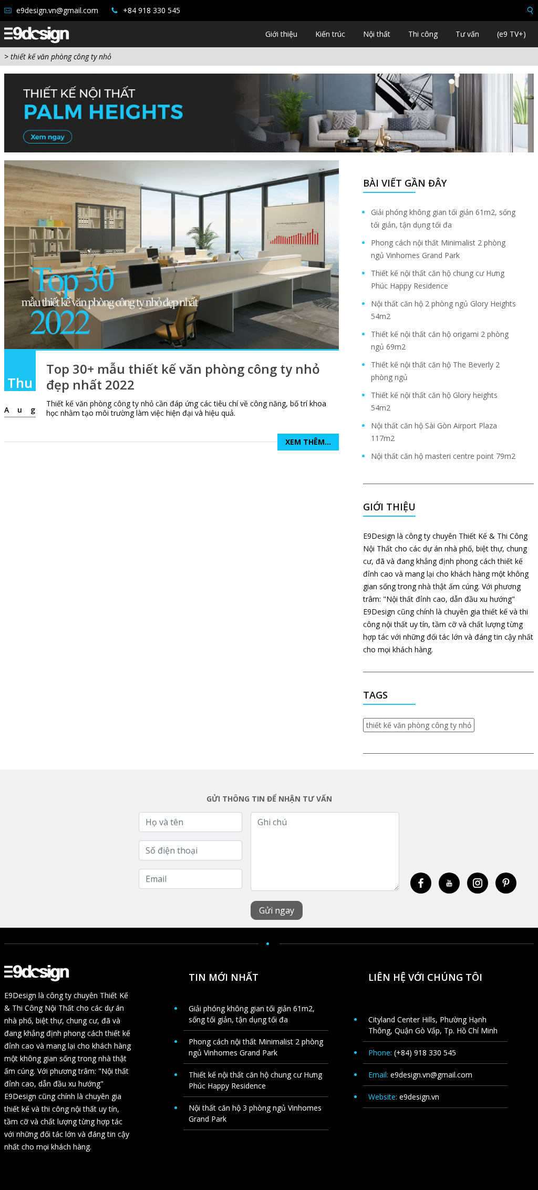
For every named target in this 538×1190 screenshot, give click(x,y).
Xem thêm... (308, 442)
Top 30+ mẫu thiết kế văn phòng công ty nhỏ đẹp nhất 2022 (183, 376)
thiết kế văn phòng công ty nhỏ (418, 725)
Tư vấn (467, 34)
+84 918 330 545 (150, 10)
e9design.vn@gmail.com (56, 10)
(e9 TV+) (511, 34)
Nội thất (376, 34)
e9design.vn (419, 1097)
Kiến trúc (330, 34)
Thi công (423, 34)
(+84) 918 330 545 (425, 1053)
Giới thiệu (281, 34)
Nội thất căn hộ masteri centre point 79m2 (443, 456)
